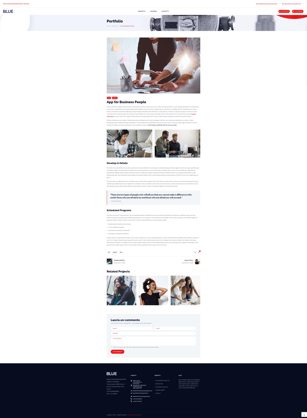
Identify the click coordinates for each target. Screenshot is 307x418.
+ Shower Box (159, 384)
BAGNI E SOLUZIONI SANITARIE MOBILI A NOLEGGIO (16, 3)
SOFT (121, 252)
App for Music (147, 280)
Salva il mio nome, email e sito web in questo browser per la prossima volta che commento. (136, 347)
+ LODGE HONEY (160, 390)
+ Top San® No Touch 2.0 (162, 380)
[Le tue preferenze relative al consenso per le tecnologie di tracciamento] (304, 415)
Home (108, 26)
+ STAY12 (158, 393)
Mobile (115, 97)
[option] (122, 292)
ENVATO (115, 252)
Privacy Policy (130, 415)
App (109, 97)
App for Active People (118, 280)
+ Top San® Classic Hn (161, 387)
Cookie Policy (137, 415)
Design (175, 282)
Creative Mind (179, 280)
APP (109, 252)
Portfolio (115, 26)
